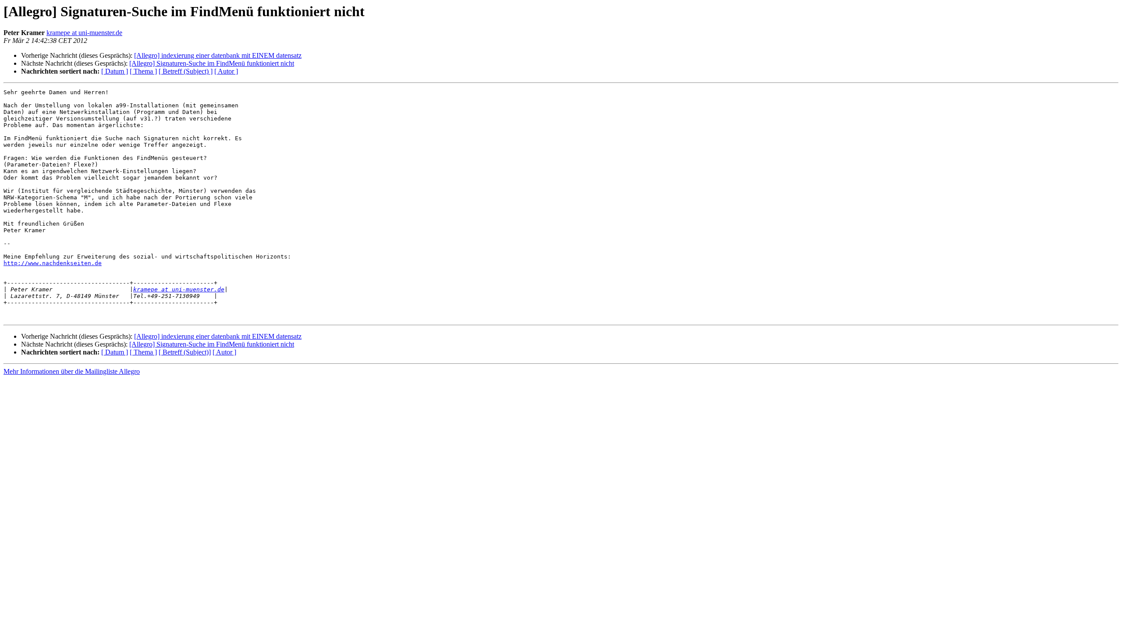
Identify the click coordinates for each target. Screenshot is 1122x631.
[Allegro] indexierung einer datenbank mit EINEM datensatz (218, 55)
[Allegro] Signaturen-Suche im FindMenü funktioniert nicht (211, 63)
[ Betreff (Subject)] (185, 352)
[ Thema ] (143, 71)
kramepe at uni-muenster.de (84, 32)
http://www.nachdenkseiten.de (53, 263)
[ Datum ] (114, 71)
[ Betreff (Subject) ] (186, 71)
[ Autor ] (226, 71)
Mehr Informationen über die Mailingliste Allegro (72, 371)
